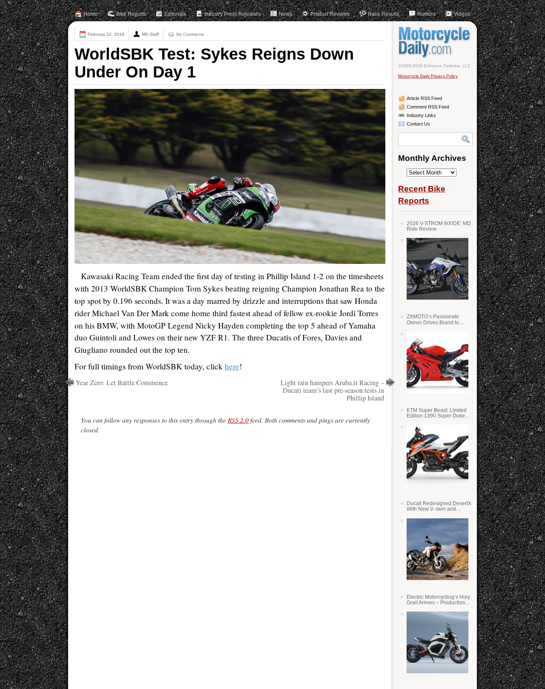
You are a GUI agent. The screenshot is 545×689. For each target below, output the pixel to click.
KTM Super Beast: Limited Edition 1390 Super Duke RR (437, 413)
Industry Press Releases (232, 14)
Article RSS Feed (424, 98)
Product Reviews (330, 14)
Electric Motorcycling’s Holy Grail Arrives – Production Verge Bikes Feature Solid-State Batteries (438, 600)
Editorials (175, 14)
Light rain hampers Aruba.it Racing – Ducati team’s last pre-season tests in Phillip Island (332, 390)
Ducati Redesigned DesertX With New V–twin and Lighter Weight (439, 506)
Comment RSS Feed (428, 106)
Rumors (426, 14)
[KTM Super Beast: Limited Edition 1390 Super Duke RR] (434, 455)
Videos (462, 14)
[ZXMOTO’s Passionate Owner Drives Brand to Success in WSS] (434, 362)
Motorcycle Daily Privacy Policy (428, 76)
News (285, 14)
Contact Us (418, 123)
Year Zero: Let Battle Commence (122, 382)
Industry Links (421, 115)
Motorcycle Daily (435, 42)
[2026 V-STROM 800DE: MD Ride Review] (434, 268)
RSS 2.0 (238, 420)
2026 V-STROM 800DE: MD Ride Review (439, 226)
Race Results (383, 14)
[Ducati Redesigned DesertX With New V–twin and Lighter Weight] (434, 549)
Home (90, 14)
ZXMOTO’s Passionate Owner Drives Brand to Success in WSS (433, 319)
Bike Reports (131, 14)
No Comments (190, 34)
